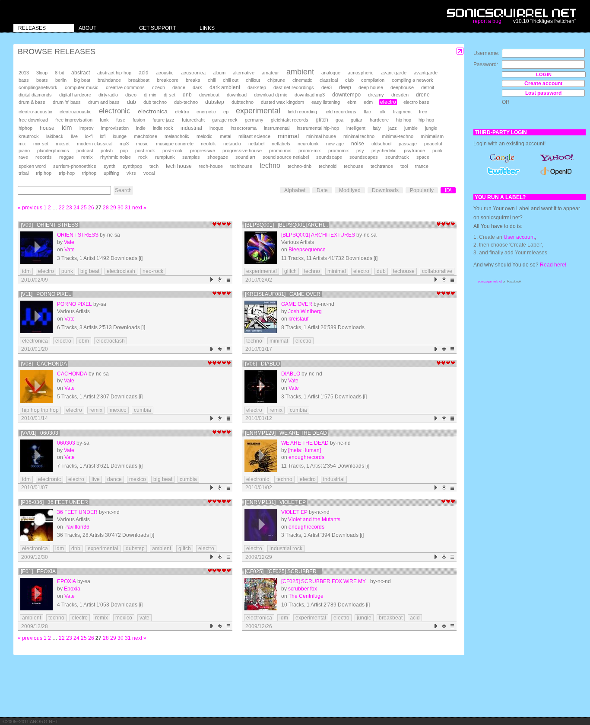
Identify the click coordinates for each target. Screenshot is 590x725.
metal (225, 136)
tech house (179, 166)
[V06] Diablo (262, 364)
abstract (80, 73)
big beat (82, 80)
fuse (120, 119)
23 (69, 208)
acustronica (193, 72)
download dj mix (270, 94)
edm (368, 102)
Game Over (296, 304)
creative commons (125, 87)
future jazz (163, 119)
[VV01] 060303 (39, 433)
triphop (89, 173)
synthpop (132, 166)
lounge (120, 136)
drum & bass (32, 102)
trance (421, 166)
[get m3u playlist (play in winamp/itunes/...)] (228, 280)
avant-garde (393, 72)
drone (423, 95)
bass (24, 80)
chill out (230, 80)
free (423, 111)
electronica (153, 111)
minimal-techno (397, 136)
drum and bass (104, 102)
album (219, 72)
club (349, 80)
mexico (118, 410)
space (422, 157)
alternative (243, 72)
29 (113, 208)
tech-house (211, 166)
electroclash (121, 271)
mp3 (124, 143)
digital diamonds (35, 94)
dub (131, 102)
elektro (182, 111)
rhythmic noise (115, 157)
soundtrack (397, 157)
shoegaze (217, 157)
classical (329, 80)
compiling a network (412, 80)
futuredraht (193, 119)
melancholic (177, 136)
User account (519, 237)
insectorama (244, 128)
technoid (327, 166)
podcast (84, 150)
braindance (109, 80)
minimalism (432, 136)
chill (212, 80)
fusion (139, 119)
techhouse (241, 166)
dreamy (376, 94)
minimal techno (358, 136)
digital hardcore (75, 94)
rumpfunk (165, 157)
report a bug (487, 21)
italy (377, 128)
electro (388, 102)
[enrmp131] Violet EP (275, 502)
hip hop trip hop (40, 410)
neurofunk (308, 143)
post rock (145, 150)
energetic (206, 111)
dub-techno (186, 102)
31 (128, 208)
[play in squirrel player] (36, 247)
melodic (205, 136)
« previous (30, 208)
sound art (245, 157)
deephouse (402, 87)
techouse (353, 166)
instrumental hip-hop (318, 128)
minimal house (321, 136)
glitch (322, 120)
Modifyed (350, 190)
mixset (63, 143)
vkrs (131, 173)
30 (120, 208)
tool (404, 166)
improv (86, 128)
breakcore (167, 80)
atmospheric (361, 72)
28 (106, 208)
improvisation (115, 128)
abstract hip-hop (114, 72)
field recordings (340, 111)
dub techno (155, 102)
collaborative (437, 271)
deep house (370, 87)
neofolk (208, 143)
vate (144, 618)
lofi (102, 136)
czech (158, 87)
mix (22, 143)
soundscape (329, 157)
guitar (356, 119)
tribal (24, 173)
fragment (402, 111)
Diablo (290, 374)
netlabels (281, 143)
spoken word (32, 166)
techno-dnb (299, 166)
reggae (66, 157)
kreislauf (298, 319)
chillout (253, 80)
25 (84, 208)
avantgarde (426, 72)
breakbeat (138, 80)
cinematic (302, 80)
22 (62, 208)
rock (143, 157)
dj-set (169, 94)
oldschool (381, 143)
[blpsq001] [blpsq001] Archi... (286, 225)
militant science (254, 136)
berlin (61, 80)
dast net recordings (293, 87)
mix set (40, 143)
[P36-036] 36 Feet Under (54, 502)
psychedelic (384, 150)
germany (254, 119)
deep (345, 87)
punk (437, 150)
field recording (302, 111)
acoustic (165, 72)
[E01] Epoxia (38, 571)
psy (360, 150)
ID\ (448, 190)
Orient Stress (77, 235)
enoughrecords (306, 457)
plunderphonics (53, 150)
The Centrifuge (306, 596)
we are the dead (305, 443)
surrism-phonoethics (74, 166)
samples (191, 157)
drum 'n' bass (67, 102)
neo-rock (153, 271)
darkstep (256, 87)
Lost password (543, 93)
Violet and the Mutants (314, 519)
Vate (69, 242)
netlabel (256, 143)
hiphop (25, 128)
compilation (372, 80)
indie (141, 128)
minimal (288, 135)
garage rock (225, 119)
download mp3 (310, 94)
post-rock (172, 150)
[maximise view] (460, 51)
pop (124, 150)
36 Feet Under (77, 512)
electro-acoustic (35, 111)
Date (322, 190)
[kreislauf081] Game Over (282, 294)
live (74, 136)
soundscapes (363, 157)
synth (109, 166)
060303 (66, 443)
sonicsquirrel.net (490, 281)
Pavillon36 (76, 527)
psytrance (414, 150)
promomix (338, 150)
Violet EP (294, 512)
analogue (330, 72)
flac (367, 111)
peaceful (433, 143)
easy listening (325, 102)
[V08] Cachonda (44, 364)
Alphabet (294, 190)
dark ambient (224, 87)
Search (123, 190)
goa (339, 119)
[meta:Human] (304, 450)
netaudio (232, 143)
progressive (202, 150)
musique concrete (174, 143)
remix (87, 157)
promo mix (280, 150)
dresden (400, 94)
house (47, 128)
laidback (54, 136)
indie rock (163, 128)
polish (107, 150)
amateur (270, 72)
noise (357, 144)
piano (24, 150)
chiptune (276, 80)
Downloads (385, 190)
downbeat (209, 94)
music (142, 143)
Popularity (422, 190)
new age (335, 143)
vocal (149, 173)
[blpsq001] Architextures (318, 235)
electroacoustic (76, 111)
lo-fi (88, 136)
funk (104, 119)
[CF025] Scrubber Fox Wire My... (325, 581)
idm (67, 127)
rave (23, 157)
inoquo (216, 128)
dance (178, 87)
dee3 (326, 87)
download (237, 94)
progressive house (242, 150)
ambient (300, 71)
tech (154, 166)
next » (139, 208)
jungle (431, 128)
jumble (411, 128)
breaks (193, 80)
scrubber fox (302, 589)
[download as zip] (220, 280)
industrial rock (286, 548)
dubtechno (243, 102)
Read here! (553, 265)
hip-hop (426, 119)
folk (382, 111)
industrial (191, 128)
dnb (187, 94)
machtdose (145, 136)
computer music (81, 87)
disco (130, 94)
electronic (114, 111)
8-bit (59, 72)
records (43, 157)
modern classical (94, 143)
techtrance (382, 166)
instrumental (276, 128)
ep (225, 111)
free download (33, 119)
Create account (543, 83)
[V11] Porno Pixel (46, 294)
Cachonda (72, 374)
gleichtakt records (289, 119)
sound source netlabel (286, 157)
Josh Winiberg (305, 311)
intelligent (355, 128)
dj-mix (150, 94)
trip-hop (67, 173)
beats (42, 80)
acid (144, 72)
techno (270, 165)
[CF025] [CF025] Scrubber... (282, 571)
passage (408, 143)
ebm (351, 102)
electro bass (416, 102)
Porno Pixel (74, 304)
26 (91, 208)
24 (76, 208)
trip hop (43, 173)
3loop (42, 72)
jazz (392, 128)
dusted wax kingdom (282, 102)
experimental (258, 110)
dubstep (214, 102)
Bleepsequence (307, 250)
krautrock (29, 136)
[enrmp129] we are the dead (286, 433)
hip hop (403, 119)
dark (197, 87)
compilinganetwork (38, 87)
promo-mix (309, 150)
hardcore (379, 119)
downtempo (346, 94)
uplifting (111, 173)
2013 (24, 72)
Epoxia (66, 581)
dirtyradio (108, 94)
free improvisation (73, 119)
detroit (427, 87)
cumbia (142, 410)
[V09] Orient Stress (49, 225)
